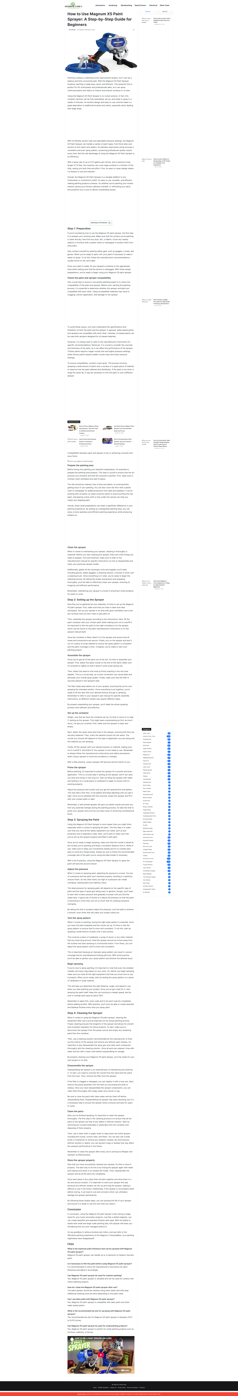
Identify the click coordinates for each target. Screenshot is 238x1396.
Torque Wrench (147, 864)
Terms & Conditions (132, 1387)
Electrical (153, 5)
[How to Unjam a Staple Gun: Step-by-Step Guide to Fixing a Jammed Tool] (147, 368)
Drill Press (146, 745)
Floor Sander (147, 788)
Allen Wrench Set (148, 834)
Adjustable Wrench (149, 813)
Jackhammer (147, 779)
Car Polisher (146, 880)
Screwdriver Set (148, 794)
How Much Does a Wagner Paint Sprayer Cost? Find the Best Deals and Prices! (124, 428)
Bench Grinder (147, 797)
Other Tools (164, 5)
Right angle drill (147, 831)
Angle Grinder (147, 748)
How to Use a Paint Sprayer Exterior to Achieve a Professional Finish (87, 441)
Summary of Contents (99, 223)
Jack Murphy (72, 29)
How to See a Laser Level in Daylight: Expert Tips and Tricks (162, 20)
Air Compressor (148, 861)
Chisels (145, 855)
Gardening (113, 5)
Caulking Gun (147, 782)
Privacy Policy (122, 1387)
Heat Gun (146, 761)
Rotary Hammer (148, 807)
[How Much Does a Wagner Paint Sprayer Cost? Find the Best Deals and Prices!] (107, 428)
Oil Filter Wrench (148, 886)
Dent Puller (146, 883)
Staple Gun (146, 754)
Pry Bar (145, 825)
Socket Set (146, 800)
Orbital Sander (147, 770)
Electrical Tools (147, 846)
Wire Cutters (147, 785)
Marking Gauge (147, 828)
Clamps (145, 776)
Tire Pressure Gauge (149, 877)
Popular (147, 11)
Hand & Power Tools (149, 736)
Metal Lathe (146, 791)
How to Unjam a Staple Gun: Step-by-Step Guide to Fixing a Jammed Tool (161, 301)
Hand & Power (140, 5)
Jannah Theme (81, 1394)
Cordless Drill (147, 739)
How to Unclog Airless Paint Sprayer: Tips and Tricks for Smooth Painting (123, 441)
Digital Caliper (147, 822)
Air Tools (145, 803)
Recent (165, 11)
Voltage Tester (147, 849)
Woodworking (126, 5)
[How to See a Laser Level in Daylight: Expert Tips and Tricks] (147, 87)
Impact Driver (147, 751)
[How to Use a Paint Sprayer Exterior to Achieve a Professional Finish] (73, 441)
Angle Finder (147, 810)
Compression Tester (149, 889)
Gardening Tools (148, 837)
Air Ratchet (146, 892)
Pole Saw (146, 843)
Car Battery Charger (149, 871)
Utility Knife (146, 773)
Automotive (100, 5)
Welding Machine (148, 757)
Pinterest (142, 1387)
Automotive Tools (148, 858)
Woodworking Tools (149, 852)
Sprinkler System (148, 840)
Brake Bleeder (147, 874)
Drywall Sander (147, 819)
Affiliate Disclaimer (103, 1387)
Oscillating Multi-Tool (149, 816)
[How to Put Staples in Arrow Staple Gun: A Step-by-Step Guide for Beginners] (147, 649)
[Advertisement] (100, 126)
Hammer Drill (147, 764)
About (95, 1387)
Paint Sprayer (147, 742)
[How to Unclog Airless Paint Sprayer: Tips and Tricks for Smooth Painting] (107, 441)
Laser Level (146, 767)
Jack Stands (147, 867)
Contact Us (113, 1387)
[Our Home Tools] (73, 5)
